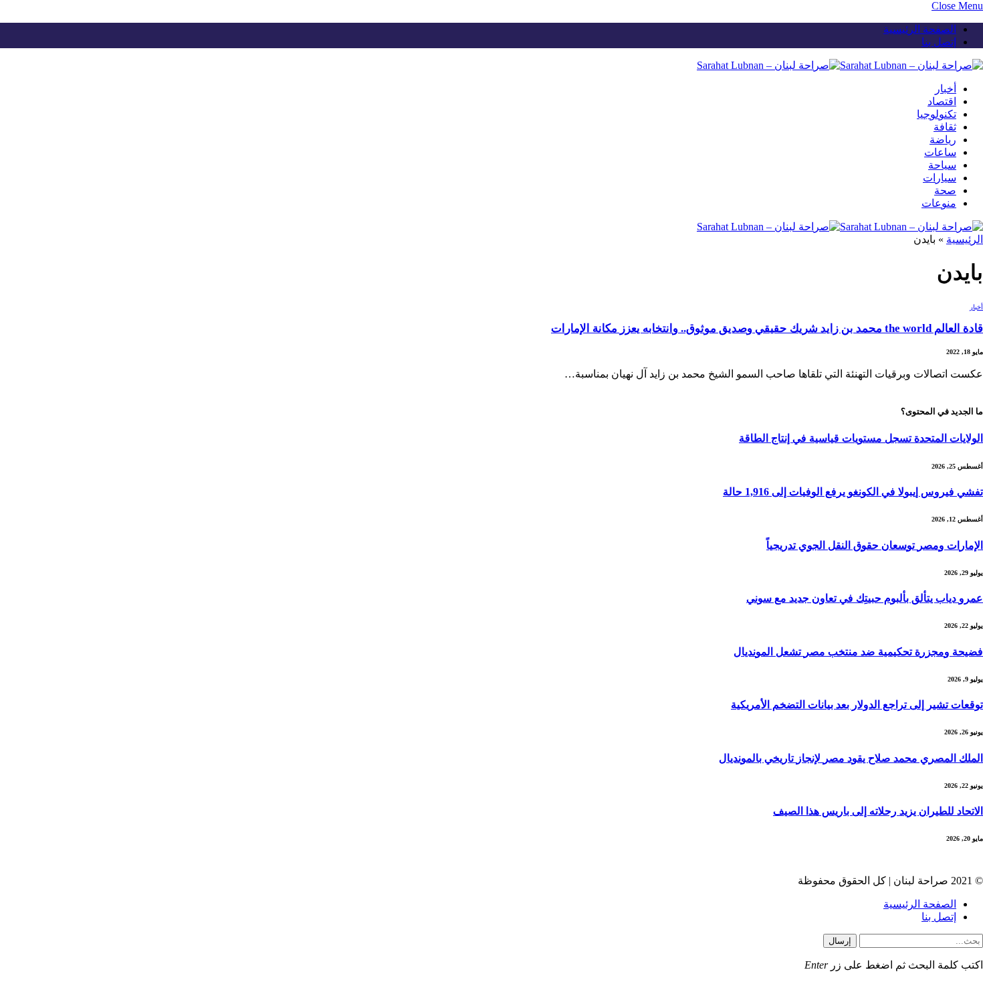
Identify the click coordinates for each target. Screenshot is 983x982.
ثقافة (945, 127)
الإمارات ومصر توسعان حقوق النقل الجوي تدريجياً (874, 545)
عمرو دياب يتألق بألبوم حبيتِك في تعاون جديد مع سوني (864, 598)
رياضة (943, 139)
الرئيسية (964, 239)
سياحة (942, 165)
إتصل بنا (938, 42)
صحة (945, 190)
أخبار (945, 88)
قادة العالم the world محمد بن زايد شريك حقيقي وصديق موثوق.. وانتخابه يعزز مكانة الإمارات (767, 328)
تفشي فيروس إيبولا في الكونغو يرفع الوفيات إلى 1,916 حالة (853, 491)
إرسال (840, 941)
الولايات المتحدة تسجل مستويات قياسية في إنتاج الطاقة (861, 438)
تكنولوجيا (936, 114)
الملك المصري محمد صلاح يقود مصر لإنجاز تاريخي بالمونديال (851, 758)
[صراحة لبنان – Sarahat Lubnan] (840, 65)
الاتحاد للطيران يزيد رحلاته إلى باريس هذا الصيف (878, 811)
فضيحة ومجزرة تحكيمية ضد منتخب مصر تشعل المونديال (858, 651)
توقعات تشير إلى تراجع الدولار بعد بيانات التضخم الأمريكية (857, 704)
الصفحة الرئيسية (919, 29)
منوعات (938, 203)
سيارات (939, 177)
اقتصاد (941, 101)
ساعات (940, 152)
